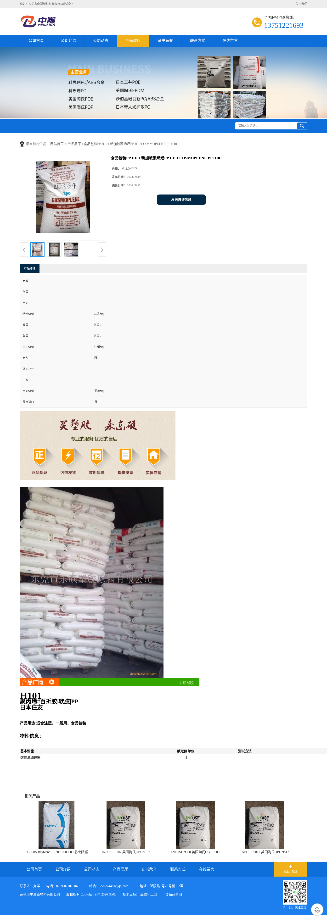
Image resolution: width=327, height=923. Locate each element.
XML (112, 894)
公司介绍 (68, 41)
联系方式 (197, 41)
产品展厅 (133, 41)
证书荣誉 (165, 41)
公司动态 (100, 41)
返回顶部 (290, 871)
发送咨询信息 (181, 199)
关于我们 (301, 4)
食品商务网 (173, 894)
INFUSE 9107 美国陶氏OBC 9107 (126, 852)
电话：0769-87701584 (62, 886)
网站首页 (57, 144)
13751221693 (284, 25)
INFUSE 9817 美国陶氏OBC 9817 (265, 852)
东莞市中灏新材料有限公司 (40, 894)
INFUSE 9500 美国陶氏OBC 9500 (195, 852)
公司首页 (36, 41)
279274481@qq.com (114, 886)
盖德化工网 (148, 894)
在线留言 (230, 41)
